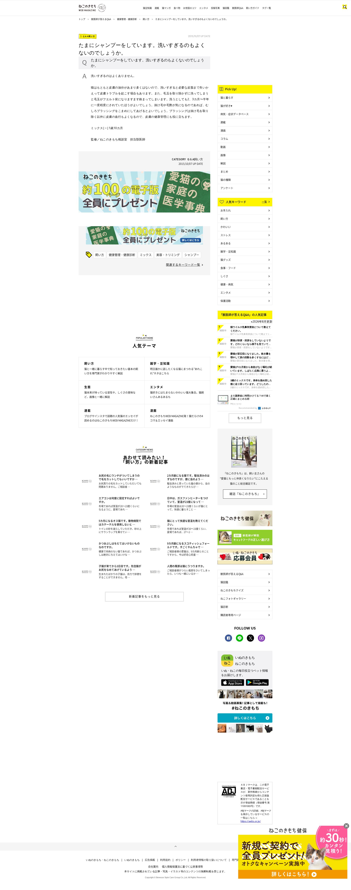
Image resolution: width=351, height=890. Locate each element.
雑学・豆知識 (228, 251)
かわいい (225, 227)
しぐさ (224, 276)
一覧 (264, 201)
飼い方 (146, 19)
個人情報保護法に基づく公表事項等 (182, 866)
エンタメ (203, 8)
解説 (223, 163)
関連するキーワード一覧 (183, 264)
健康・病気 (226, 284)
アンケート (226, 188)
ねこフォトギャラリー (233, 598)
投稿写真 (215, 8)
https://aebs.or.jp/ (251, 821)
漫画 (223, 130)
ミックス (146, 254)
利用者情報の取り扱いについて (209, 860)
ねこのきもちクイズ (232, 590)
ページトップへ (175, 847)
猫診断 (224, 606)
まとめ (224, 171)
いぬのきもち (132, 860)
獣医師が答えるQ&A (101, 19)
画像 (223, 155)
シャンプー (191, 254)
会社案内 (153, 866)
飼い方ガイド (252, 8)
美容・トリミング (168, 254)
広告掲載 (150, 860)
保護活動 (225, 301)
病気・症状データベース (234, 114)
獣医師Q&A (237, 8)
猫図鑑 (226, 8)
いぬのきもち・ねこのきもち (102, 860)
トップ (82, 19)
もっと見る (245, 418)
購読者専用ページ (230, 615)
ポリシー (181, 860)
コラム (224, 138)
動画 (223, 147)
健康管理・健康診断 (127, 19)
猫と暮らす (226, 97)
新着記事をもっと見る (144, 596)
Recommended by (248, 408)
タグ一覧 (266, 8)
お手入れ (225, 210)
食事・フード (228, 268)
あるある (225, 243)
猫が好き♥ (226, 106)
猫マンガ (166, 8)
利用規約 (165, 860)
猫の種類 (225, 179)
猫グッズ (225, 259)
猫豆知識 (147, 8)
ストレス (225, 235)
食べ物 (177, 8)
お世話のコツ (189, 8)
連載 (157, 8)
